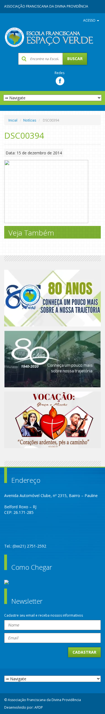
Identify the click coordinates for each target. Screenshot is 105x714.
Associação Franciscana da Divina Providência (46, 6)
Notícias (29, 120)
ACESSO (89, 20)
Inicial (12, 120)
